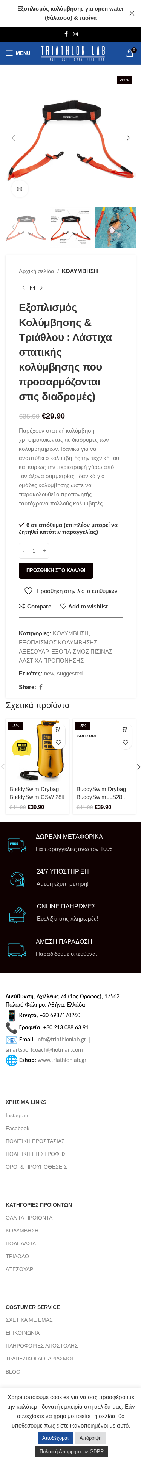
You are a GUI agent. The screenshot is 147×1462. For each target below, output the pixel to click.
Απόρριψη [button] (90, 1438)
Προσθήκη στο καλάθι (56, 570)
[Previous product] (23, 287)
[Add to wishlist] (58, 742)
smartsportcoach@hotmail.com (44, 1050)
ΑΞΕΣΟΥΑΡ (33, 651)
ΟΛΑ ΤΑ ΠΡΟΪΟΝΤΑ (29, 1218)
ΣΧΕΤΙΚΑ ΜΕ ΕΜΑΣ (29, 1320)
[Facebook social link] (66, 34)
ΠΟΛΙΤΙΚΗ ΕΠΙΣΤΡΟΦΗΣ (36, 1154)
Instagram (18, 1115)
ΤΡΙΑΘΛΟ (17, 1256)
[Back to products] (32, 287)
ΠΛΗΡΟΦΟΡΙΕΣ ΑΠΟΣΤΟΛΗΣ (42, 1346)
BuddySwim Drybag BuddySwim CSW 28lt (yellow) (36, 797)
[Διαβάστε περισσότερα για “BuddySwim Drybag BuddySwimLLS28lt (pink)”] (125, 729)
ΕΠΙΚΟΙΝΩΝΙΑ (23, 1333)
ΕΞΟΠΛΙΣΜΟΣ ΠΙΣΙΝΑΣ (81, 651)
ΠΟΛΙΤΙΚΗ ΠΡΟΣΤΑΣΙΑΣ (35, 1141)
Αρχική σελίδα (36, 271)
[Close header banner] (131, 13)
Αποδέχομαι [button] (55, 1438)
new (49, 673)
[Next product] (41, 287)
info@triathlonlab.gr (61, 1040)
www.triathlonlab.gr (62, 1060)
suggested (70, 673)
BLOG (13, 1372)
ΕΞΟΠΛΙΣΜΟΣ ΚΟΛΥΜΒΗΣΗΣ (58, 642)
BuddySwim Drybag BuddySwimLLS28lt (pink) (101, 797)
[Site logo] (73, 53)
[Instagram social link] (75, 34)
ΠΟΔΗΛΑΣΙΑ (21, 1243)
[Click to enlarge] (19, 188)
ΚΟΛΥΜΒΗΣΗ (80, 271)
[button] (13, 137)
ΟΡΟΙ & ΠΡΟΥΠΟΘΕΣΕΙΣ (36, 1167)
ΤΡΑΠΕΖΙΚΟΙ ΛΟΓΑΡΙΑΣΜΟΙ (39, 1359)
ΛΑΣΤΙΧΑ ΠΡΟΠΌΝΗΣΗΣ (51, 660)
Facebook (17, 1128)
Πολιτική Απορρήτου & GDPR (72, 1451)
